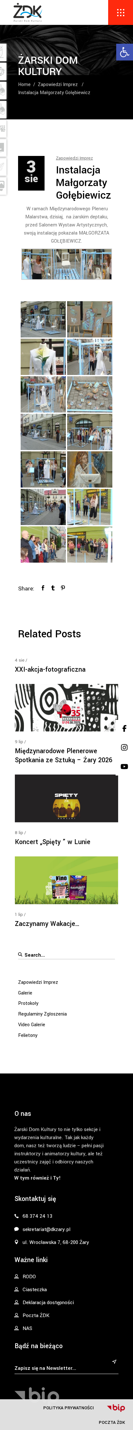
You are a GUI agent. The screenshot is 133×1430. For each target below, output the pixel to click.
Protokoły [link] (28, 1003)
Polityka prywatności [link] (68, 1408)
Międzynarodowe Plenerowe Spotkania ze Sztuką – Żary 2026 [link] (63, 755)
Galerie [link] (25, 993)
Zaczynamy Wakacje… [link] (47, 924)
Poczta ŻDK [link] (112, 1422)
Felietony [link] (27, 1035)
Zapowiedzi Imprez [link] (58, 84)
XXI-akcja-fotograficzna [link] (50, 669)
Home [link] (24, 84)
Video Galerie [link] (31, 1024)
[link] (124, 52)
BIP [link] (116, 1408)
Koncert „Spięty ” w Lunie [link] (52, 842)
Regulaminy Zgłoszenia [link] (42, 1014)
